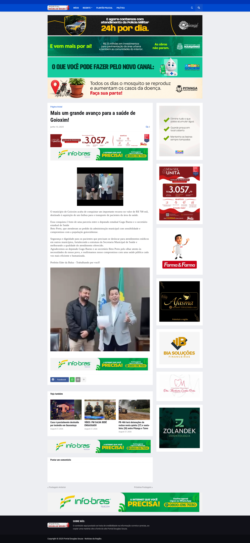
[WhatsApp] (72, 379)
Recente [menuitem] (87, 8)
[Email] (78, 379)
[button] (192, 8)
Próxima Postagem (142, 487)
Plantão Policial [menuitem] (104, 8)
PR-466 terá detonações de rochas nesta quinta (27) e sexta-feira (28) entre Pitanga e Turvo (134, 425)
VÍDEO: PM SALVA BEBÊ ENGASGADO (95, 424)
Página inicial (56, 107)
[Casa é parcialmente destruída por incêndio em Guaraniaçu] (66, 410)
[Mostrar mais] (83, 379)
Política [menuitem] (121, 8)
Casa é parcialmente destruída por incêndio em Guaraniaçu (64, 424)
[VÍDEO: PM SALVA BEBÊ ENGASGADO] (100, 410)
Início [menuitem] (76, 8)
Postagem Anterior (57, 487)
